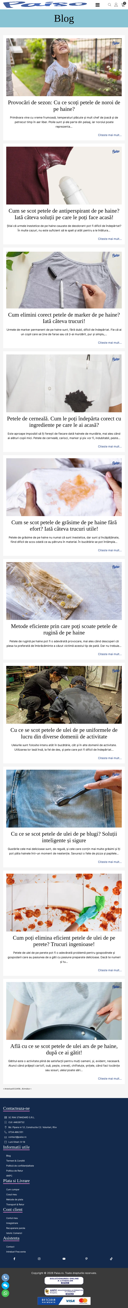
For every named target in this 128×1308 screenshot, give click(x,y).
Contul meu (12, 1218)
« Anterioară (8, 1089)
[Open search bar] (109, 4)
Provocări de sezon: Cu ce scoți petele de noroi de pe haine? (64, 105)
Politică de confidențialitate (20, 1165)
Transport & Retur (15, 1204)
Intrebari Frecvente (16, 1251)
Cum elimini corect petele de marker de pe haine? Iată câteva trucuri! (64, 318)
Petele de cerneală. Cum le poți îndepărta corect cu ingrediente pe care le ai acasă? (64, 421)
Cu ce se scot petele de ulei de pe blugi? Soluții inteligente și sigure (64, 837)
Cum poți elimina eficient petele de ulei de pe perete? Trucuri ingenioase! (64, 941)
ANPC (9, 1175)
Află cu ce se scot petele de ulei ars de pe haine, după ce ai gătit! (64, 1049)
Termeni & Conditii (15, 1160)
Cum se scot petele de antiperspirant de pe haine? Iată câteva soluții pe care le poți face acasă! (64, 214)
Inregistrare (12, 1223)
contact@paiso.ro (17, 1137)
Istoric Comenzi (14, 1233)
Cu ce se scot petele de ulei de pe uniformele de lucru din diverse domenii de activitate (64, 733)
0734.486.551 (15, 1132)
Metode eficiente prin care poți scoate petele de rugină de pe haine (64, 629)
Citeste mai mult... (110, 135)
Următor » (27, 1089)
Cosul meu (11, 1194)
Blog (8, 1155)
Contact (10, 1246)
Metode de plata (14, 1199)
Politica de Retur (14, 1170)
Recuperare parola (15, 1228)
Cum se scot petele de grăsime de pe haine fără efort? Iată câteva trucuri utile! (64, 525)
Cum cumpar (12, 1189)
